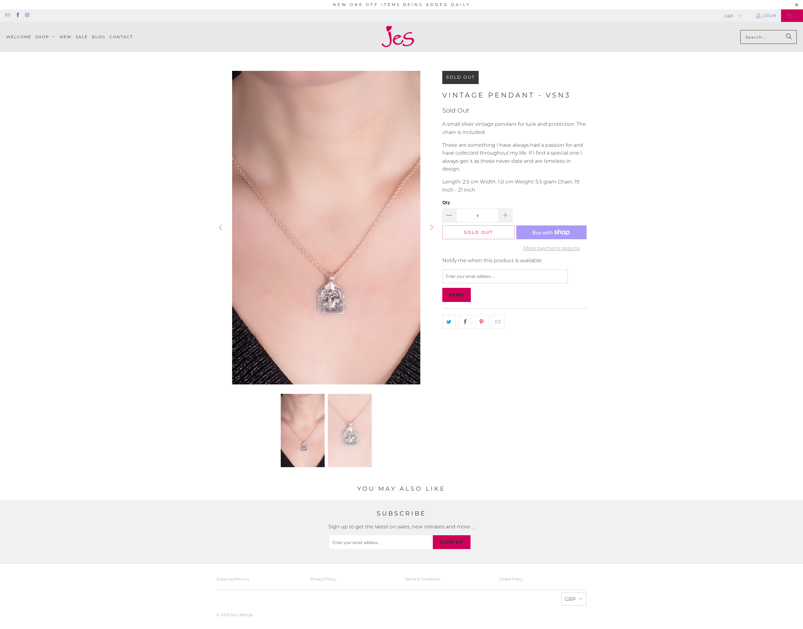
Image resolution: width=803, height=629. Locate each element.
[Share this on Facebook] (465, 322)
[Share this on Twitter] (449, 322)
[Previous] (221, 227)
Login (769, 15)
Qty (446, 202)
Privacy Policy (323, 579)
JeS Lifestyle (242, 614)
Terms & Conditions (422, 579)
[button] (45, 37)
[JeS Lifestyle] (397, 37)
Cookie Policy (511, 579)
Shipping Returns (232, 579)
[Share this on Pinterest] (481, 322)
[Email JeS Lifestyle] (7, 15)
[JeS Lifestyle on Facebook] (17, 15)
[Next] (431, 227)
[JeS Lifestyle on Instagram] (27, 15)
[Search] (789, 37)
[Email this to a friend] (498, 322)
